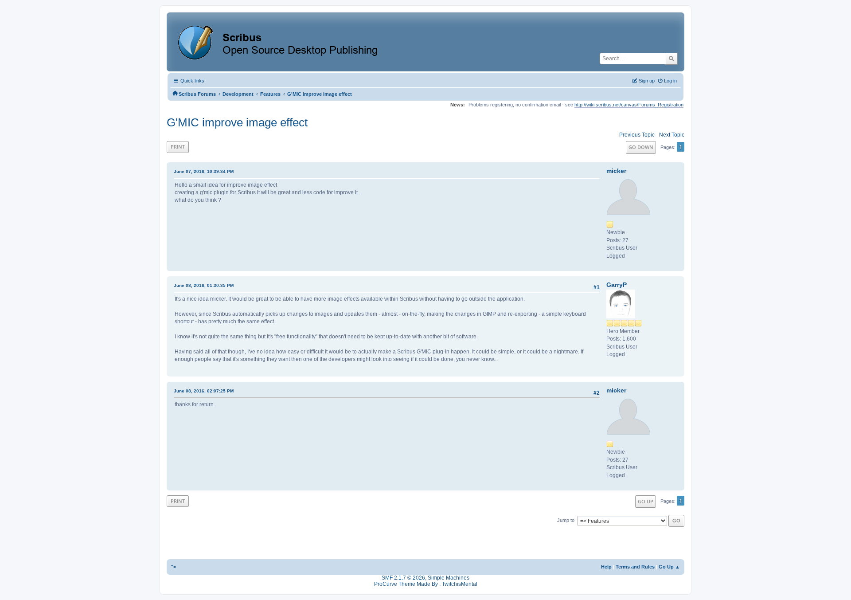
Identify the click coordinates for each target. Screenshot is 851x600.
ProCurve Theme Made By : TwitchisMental (425, 584)
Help (606, 566)
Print (178, 146)
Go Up (645, 501)
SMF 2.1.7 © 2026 (403, 578)
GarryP (616, 284)
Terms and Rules (635, 566)
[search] (671, 58)
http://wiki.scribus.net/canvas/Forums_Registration (628, 104)
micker (616, 170)
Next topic (671, 135)
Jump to (565, 520)
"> (173, 566)
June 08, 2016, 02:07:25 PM (204, 390)
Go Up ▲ (669, 566)
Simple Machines (448, 578)
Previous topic (637, 135)
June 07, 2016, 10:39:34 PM (204, 171)
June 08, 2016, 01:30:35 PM (204, 285)
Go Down (640, 147)
